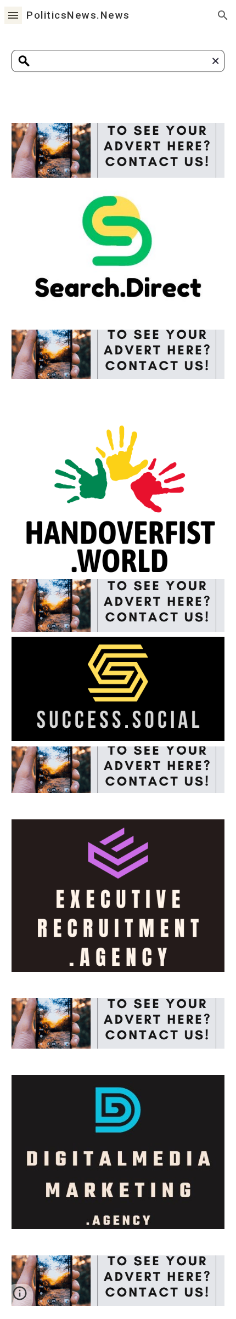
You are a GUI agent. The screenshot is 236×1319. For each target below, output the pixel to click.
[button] (13, 15)
